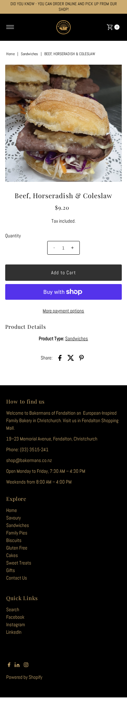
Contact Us (16, 578)
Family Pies (16, 533)
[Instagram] (26, 665)
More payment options (63, 311)
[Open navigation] (10, 27)
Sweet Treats (18, 563)
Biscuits (13, 540)
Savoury (13, 518)
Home (10, 53)
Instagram (15, 624)
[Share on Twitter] (71, 357)
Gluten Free (16, 548)
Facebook (15, 617)
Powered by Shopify (24, 677)
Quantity (13, 235)
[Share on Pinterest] (81, 357)
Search (12, 609)
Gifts (10, 570)
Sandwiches (29, 53)
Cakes (12, 555)
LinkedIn (13, 632)
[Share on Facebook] (60, 357)
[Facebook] (9, 665)
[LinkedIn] (17, 665)
